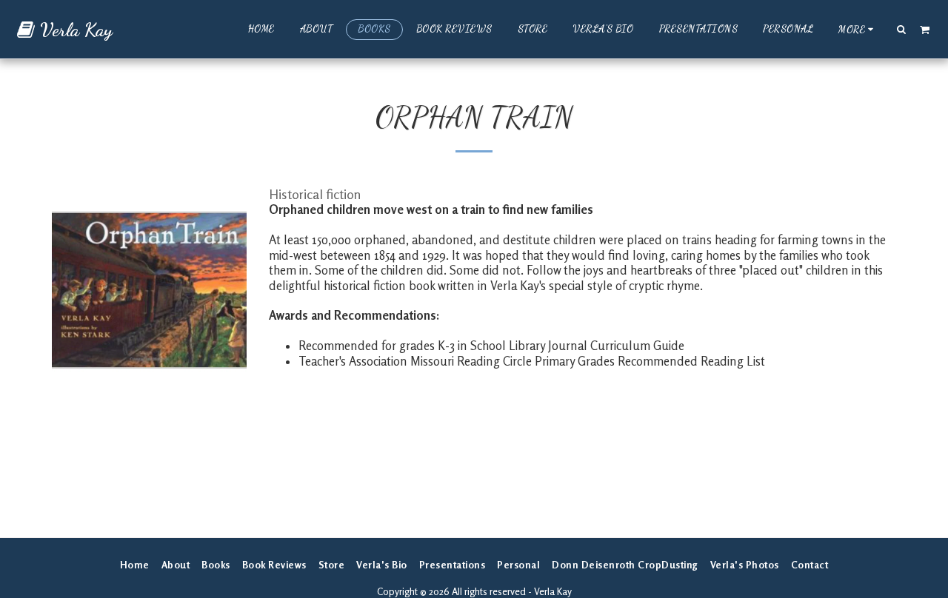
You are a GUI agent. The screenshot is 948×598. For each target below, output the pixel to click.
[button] (901, 29)
